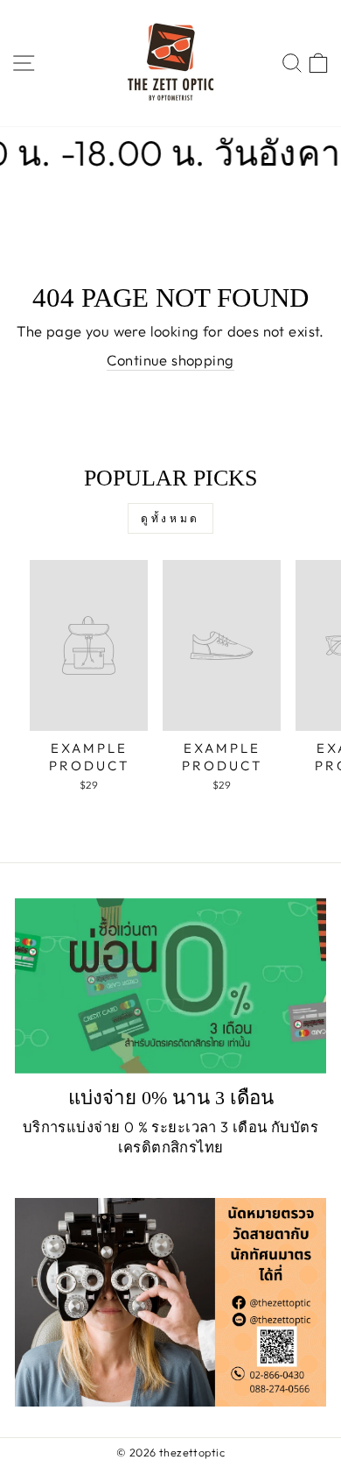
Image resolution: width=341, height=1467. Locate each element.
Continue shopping (170, 360)
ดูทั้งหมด (170, 518)
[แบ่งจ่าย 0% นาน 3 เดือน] (170, 986)
